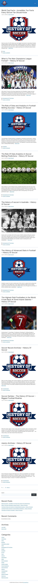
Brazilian (3, 542)
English (2, 549)
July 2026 (3, 527)
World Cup (3, 576)
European (3, 550)
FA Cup (2, 552)
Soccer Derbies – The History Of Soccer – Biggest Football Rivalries (18, 397)
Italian (2, 559)
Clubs (2, 545)
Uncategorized (6, 388)
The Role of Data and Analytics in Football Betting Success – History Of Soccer (18, 107)
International (3, 557)
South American (4, 567)
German (3, 555)
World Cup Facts (4, 577)
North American (4, 560)
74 (6, 487)
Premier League (4, 564)
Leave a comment (6, 52)
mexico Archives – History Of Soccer (16, 443)
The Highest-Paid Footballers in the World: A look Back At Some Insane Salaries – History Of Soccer (18, 299)
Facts (4, 51)
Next (8, 487)
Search (2, 492)
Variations (5, 146)
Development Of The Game (8, 98)
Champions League (5, 544)
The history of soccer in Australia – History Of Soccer (11, 510)
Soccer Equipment (5, 565)
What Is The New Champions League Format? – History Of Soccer (16, 60)
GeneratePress (25, 582)
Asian (2, 540)
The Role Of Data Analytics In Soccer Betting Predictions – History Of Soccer (17, 155)
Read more (11, 48)
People (2, 562)
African (2, 537)
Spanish (3, 569)
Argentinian (3, 538)
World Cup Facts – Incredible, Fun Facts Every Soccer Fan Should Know (17, 11)
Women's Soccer (4, 574)
